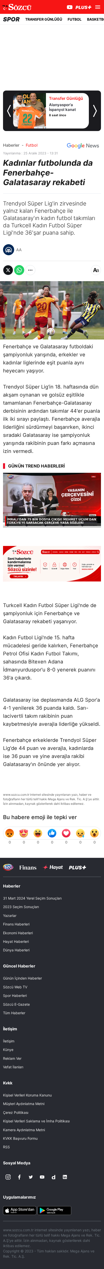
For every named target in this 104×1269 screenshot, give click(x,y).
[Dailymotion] (53, 1177)
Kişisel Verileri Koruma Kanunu (27, 1095)
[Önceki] (9, 111)
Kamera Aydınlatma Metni (24, 1130)
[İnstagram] (8, 1177)
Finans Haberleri (16, 924)
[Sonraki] (95, 111)
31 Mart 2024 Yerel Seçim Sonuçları (32, 898)
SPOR (11, 19)
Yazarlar (9, 915)
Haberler (11, 145)
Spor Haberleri (15, 995)
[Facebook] (19, 1177)
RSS (6, 1147)
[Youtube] (42, 1177)
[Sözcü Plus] (77, 867)
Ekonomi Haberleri (18, 933)
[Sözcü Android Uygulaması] (54, 1210)
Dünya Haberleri (16, 950)
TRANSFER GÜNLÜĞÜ (43, 19)
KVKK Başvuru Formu (20, 1138)
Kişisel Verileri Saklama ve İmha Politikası (36, 1121)
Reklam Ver (12, 1058)
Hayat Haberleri (16, 941)
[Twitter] (31, 1177)
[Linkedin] (65, 1177)
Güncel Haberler (19, 965)
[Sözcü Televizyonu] (8, 867)
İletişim (8, 1041)
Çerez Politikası (15, 1112)
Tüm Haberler (14, 1013)
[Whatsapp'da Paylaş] (19, 270)
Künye (8, 1049)
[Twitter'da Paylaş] (8, 270)
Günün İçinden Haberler (22, 978)
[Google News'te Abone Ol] (83, 146)
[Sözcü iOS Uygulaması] (19, 1210)
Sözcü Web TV (15, 987)
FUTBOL (75, 19)
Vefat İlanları (13, 1067)
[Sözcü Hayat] (52, 867)
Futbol (32, 145)
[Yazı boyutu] (96, 270)
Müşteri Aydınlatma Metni (23, 1104)
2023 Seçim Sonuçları (21, 907)
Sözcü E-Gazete (16, 1004)
